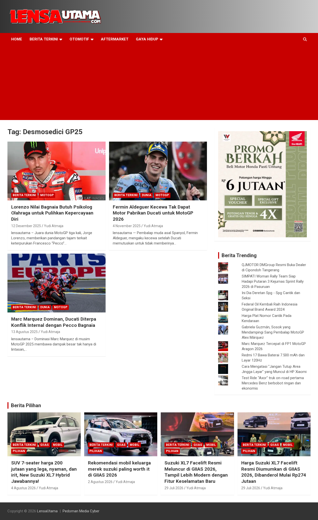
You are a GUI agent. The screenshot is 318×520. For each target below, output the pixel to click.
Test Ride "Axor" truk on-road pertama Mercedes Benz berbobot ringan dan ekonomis (273, 383)
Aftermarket (114, 39)
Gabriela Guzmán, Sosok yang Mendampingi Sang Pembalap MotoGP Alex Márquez (273, 332)
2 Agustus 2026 (100, 482)
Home (16, 39)
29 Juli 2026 (173, 488)
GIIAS (44, 445)
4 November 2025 (127, 226)
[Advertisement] (159, 83)
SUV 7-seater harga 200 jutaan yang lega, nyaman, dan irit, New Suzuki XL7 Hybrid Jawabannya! (44, 472)
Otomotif (79, 39)
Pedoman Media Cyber (81, 511)
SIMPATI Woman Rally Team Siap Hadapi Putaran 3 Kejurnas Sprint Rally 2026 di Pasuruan (273, 281)
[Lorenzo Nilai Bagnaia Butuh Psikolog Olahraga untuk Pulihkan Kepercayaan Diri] (56, 170)
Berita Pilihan (26, 405)
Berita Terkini (44, 39)
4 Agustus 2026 (23, 488)
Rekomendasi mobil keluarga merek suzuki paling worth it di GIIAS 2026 (119, 469)
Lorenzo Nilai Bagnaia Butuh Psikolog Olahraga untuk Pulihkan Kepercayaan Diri (52, 213)
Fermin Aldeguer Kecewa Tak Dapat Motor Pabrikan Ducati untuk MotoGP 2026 (153, 213)
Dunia (146, 195)
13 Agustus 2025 (24, 332)
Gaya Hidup (147, 39)
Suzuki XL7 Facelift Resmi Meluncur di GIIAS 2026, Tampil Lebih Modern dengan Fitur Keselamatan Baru (196, 472)
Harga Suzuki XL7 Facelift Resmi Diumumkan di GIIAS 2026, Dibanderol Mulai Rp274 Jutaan (273, 472)
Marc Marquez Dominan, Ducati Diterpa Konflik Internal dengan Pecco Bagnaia (53, 322)
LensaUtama (47, 511)
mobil (58, 445)
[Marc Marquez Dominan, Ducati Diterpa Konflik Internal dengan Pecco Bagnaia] (56, 283)
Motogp (47, 195)
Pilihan (19, 451)
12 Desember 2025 (26, 226)
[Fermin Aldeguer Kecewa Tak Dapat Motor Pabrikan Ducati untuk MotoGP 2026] (158, 170)
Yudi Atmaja (53, 226)
